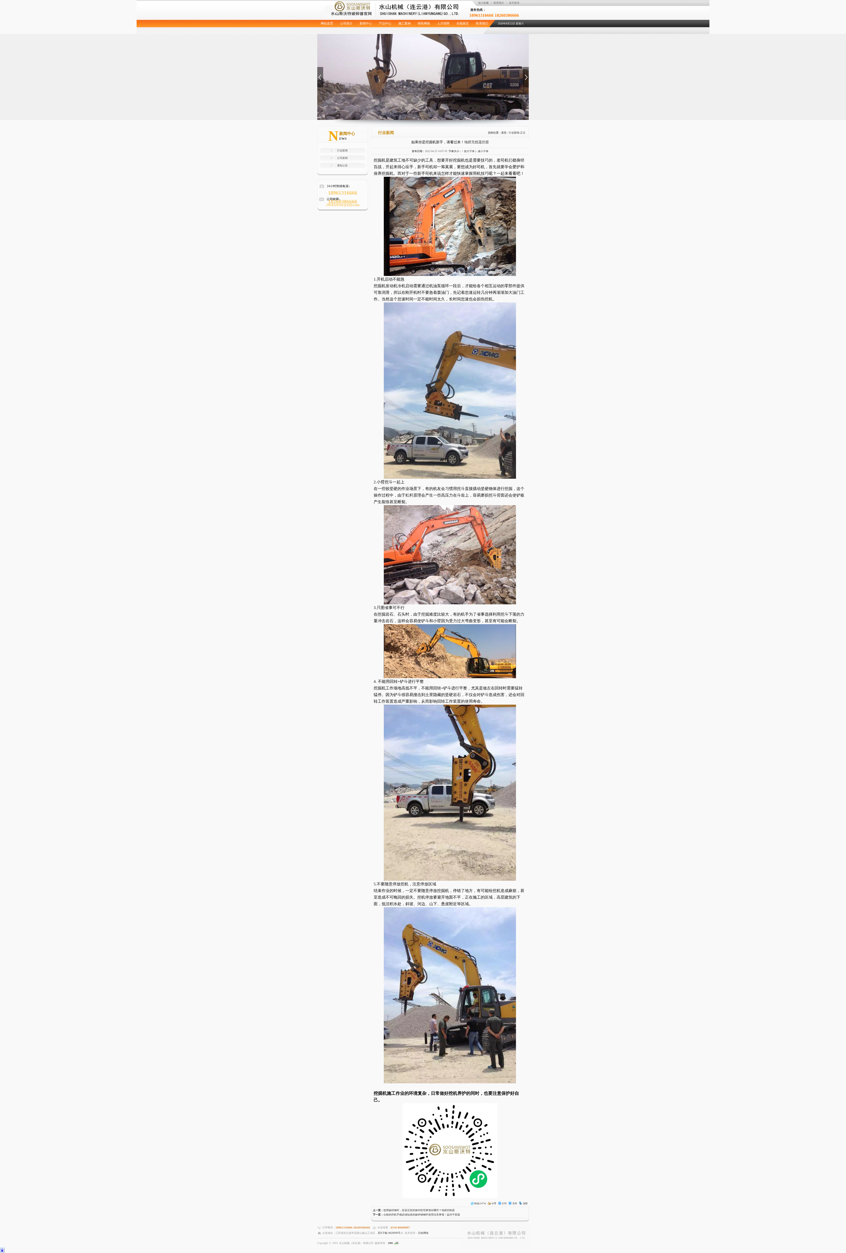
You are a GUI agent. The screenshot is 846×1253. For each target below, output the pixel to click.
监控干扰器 (453, 1214)
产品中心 (385, 23)
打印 (504, 1203)
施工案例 (404, 23)
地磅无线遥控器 (476, 142)
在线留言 (462, 23)
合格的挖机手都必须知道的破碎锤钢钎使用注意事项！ (415, 1214)
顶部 (525, 1203)
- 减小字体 (482, 151)
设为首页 (514, 2)
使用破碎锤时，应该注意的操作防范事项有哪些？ (412, 1210)
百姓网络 (423, 1232)
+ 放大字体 (468, 151)
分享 (494, 1203)
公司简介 (346, 23)
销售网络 (424, 23)
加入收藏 (483, 2)
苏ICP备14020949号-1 (390, 1232)
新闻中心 (366, 23)
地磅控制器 (448, 1210)
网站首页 (327, 23)
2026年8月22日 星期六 (511, 23)
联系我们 (499, 2)
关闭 (514, 1203)
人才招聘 (443, 23)
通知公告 (342, 165)
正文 (522, 132)
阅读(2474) (480, 1203)
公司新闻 (342, 158)
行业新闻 (342, 150)
